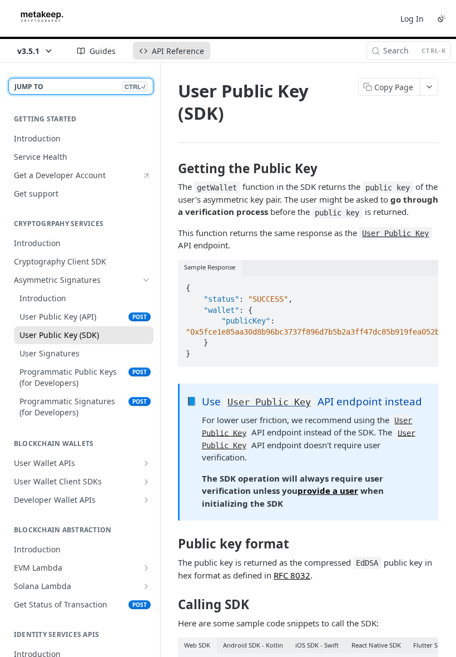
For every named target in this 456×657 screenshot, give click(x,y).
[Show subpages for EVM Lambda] (146, 567)
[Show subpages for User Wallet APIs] (146, 463)
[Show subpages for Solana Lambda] (146, 586)
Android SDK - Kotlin (253, 645)
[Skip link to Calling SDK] (170, 604)
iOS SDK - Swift (317, 645)
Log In (412, 18)
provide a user (328, 490)
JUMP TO (79, 86)
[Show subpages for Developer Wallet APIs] (146, 500)
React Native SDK (376, 645)
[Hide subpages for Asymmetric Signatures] (146, 280)
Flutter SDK (429, 645)
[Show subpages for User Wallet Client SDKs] (146, 481)
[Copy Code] (425, 285)
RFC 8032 (292, 575)
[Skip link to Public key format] (170, 544)
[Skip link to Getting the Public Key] (170, 168)
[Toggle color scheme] (441, 18)
